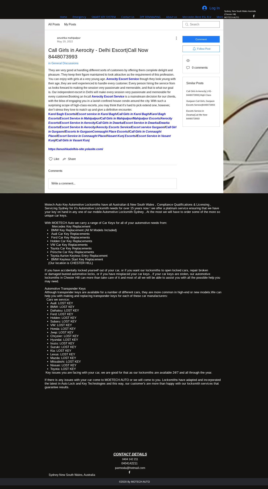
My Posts (70, 24)
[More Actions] (174, 38)
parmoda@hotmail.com (130, 467)
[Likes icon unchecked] (50, 159)
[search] (201, 24)
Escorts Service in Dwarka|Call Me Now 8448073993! (196, 115)
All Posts (54, 24)
